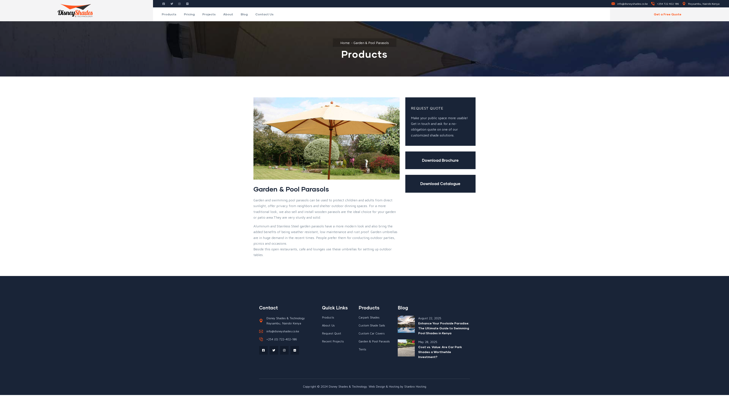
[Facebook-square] (263, 350)
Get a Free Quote (667, 14)
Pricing (189, 14)
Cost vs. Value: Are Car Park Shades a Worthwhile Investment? (440, 352)
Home (345, 43)
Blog (244, 14)
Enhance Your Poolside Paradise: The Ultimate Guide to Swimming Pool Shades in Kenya (443, 328)
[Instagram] (284, 350)
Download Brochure (440, 160)
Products (169, 14)
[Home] (76, 10)
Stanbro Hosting (415, 386)
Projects (209, 14)
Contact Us (264, 14)
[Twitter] (274, 350)
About (228, 14)
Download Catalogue (440, 183)
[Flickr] (294, 350)
